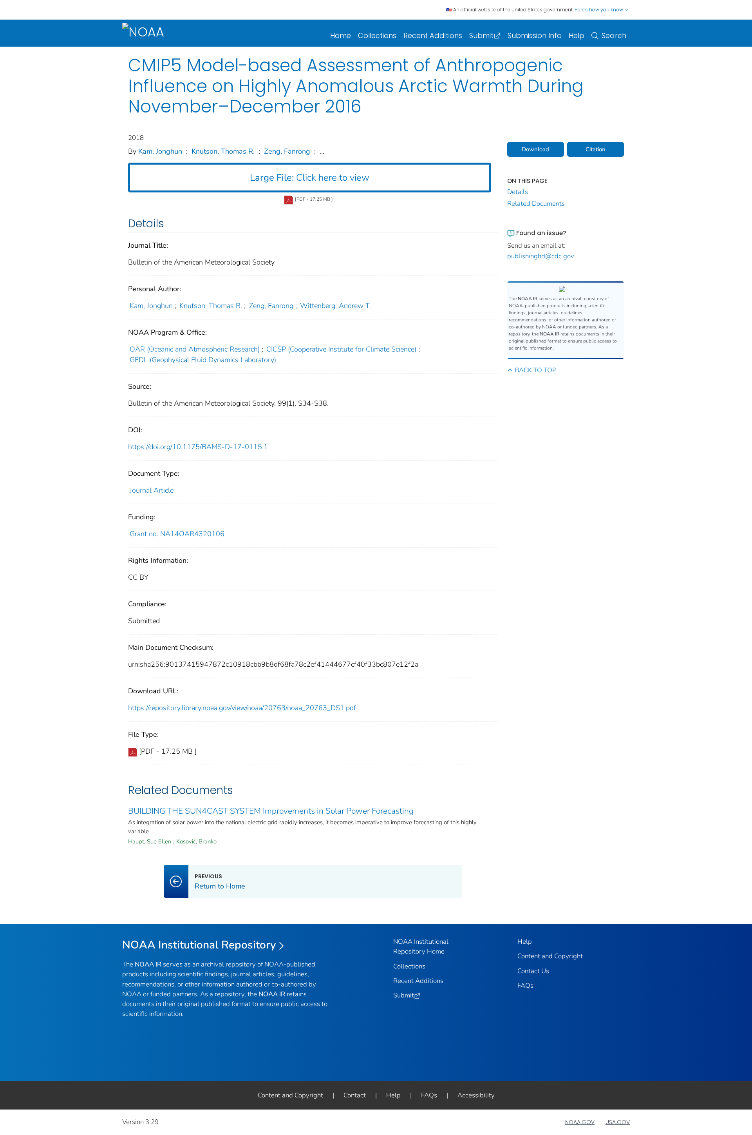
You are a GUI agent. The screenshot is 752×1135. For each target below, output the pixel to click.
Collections (377, 35)
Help (576, 35)
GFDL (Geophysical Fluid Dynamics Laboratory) (203, 359)
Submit (481, 35)
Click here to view (309, 177)
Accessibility (476, 1095)
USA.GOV (618, 1122)
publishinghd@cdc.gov (540, 256)
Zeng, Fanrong (287, 151)
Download (535, 149)
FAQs (525, 985)
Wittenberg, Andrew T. (335, 305)
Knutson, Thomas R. (223, 151)
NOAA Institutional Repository (199, 944)
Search (614, 35)
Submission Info (535, 35)
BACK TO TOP (535, 370)
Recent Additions (432, 35)
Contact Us (533, 970)
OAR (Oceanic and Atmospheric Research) (195, 349)
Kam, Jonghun (160, 151)
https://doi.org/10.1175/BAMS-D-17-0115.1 (198, 446)
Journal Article (152, 490)
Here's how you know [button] (599, 9)
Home (340, 35)
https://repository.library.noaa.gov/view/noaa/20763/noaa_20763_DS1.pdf (242, 708)
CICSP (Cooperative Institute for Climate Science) (341, 349)
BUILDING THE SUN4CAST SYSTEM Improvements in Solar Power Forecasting (271, 810)
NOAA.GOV (580, 1122)
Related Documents (536, 203)
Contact (354, 1095)
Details (517, 191)
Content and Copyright (550, 956)
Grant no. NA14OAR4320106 (177, 533)
